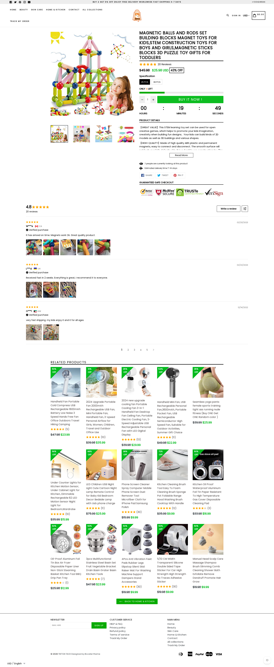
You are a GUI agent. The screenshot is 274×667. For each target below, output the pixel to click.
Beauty (24, 9)
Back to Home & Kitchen (139, 601)
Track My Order (19, 21)
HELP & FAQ (116, 624)
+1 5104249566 (258, 2)
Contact (74, 9)
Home (13, 9)
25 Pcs (144, 82)
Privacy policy (117, 627)
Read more (181, 155)
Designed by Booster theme (85, 653)
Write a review (228, 208)
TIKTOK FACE (64, 653)
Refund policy (118, 631)
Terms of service (119, 634)
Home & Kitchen (55, 9)
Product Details (149, 120)
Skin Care (37, 9)
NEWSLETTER (58, 619)
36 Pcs (156, 82)
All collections (93, 9)
